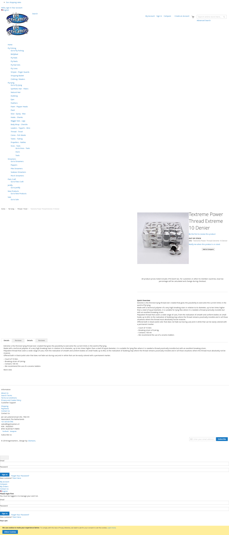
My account (4, 482)
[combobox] (212, 17)
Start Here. (17, 478)
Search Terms (6, 395)
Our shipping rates (13, 2)
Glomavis (31, 441)
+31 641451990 (7, 422)
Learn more (111, 528)
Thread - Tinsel (22, 209)
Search (35, 14)
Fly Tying (11, 209)
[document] (114, 530)
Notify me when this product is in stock (204, 244)
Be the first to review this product (202, 234)
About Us (4, 393)
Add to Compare (208, 249)
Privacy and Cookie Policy (11, 400)
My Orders (4, 486)
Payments (5, 408)
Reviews (18, 340)
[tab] (6, 340)
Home (3, 209)
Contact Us (5, 411)
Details (6, 340)
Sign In (159, 16)
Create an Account (182, 16)
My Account (150, 16)
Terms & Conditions (9, 398)
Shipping (4, 406)
